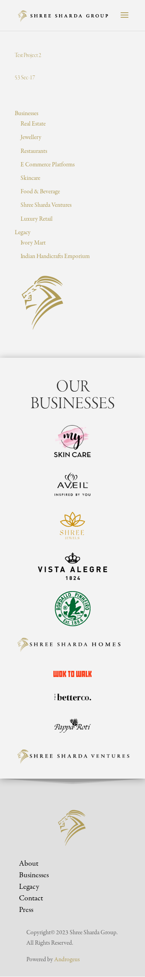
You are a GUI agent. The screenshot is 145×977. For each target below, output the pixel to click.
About (28, 864)
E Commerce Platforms (47, 165)
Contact (31, 899)
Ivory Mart (33, 243)
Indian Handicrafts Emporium (55, 256)
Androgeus (67, 960)
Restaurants (33, 151)
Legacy (23, 233)
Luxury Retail (36, 219)
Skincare (30, 178)
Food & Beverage (40, 192)
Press (26, 911)
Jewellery (30, 137)
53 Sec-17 (25, 78)
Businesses (26, 114)
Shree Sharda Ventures (46, 205)
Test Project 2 (28, 55)
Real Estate (33, 124)
